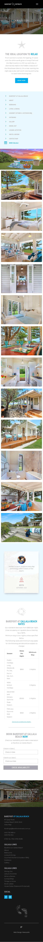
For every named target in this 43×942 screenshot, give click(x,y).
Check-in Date (9, 748)
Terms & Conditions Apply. (21, 722)
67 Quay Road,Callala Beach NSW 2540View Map (13, 822)
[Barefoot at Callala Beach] (21, 199)
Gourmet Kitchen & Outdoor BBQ (20, 113)
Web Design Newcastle (22, 932)
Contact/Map (13, 139)
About (11, 100)
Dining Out (13, 126)
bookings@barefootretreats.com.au (17, 829)
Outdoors (12, 117)
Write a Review (14, 134)
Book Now (21, 80)
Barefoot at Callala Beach (18, 96)
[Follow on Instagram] (10, 897)
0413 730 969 (8, 832)
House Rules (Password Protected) (17, 886)
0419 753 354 (8, 835)
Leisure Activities (15, 130)
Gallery (12, 122)
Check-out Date (9, 758)
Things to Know (10, 881)
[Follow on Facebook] (6, 897)
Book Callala (13, 143)
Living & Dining (14, 109)
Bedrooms (12, 105)
